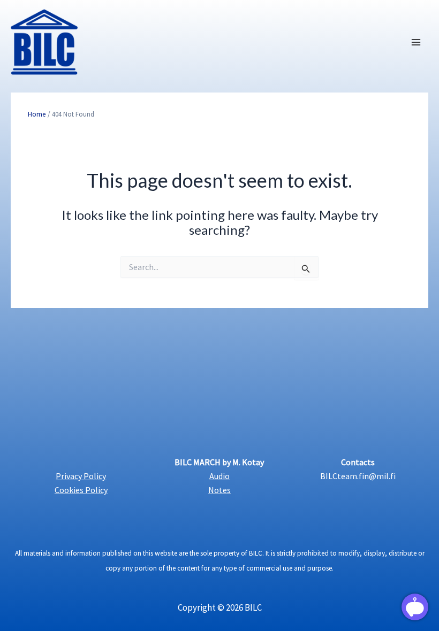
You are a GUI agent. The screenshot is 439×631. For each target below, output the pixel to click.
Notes (219, 489)
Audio (219, 476)
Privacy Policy (81, 476)
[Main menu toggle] (416, 42)
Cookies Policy (81, 489)
